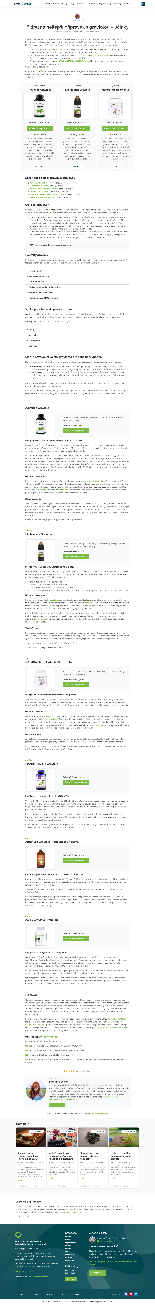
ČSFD (62, 1100)
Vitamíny (117, 4)
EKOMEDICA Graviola (99, 55)
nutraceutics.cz (92, 481)
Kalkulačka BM (70, 1270)
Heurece (42, 490)
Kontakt (50, 1294)
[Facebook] (125, 1294)
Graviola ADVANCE (116, 1019)
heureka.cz (54, 600)
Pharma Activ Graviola (40, 191)
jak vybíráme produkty (100, 1113)
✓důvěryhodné (49, 1037)
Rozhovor (70, 1100)
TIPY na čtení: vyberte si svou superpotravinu (50, 245)
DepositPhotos (41, 1277)
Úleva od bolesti (36, 282)
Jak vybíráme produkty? (28, 1201)
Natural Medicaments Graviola (44, 188)
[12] (26, 1046)
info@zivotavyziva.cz (24, 1271)
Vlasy (72, 4)
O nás (35, 1294)
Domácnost (81, 4)
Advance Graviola (57, 49)
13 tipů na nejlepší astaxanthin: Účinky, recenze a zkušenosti (61, 1156)
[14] (26, 1055)
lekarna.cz (51, 716)
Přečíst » (21, 1181)
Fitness (56, 4)
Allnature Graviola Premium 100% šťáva (48, 194)
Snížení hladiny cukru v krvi (41, 292)
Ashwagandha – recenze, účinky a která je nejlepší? (28, 1156)
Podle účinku (129, 4)
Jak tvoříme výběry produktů (102, 1261)
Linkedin (107, 1097)
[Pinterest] (131, 1294)
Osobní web (117, 1097)
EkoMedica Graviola (39, 186)
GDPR (64, 1294)
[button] (143, 4)
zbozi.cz (63, 490)
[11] (26, 1041)
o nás (80, 1113)
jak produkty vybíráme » (69, 1212)
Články (78, 1294)
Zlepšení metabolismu (39, 276)
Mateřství (92, 4)
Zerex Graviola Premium (41, 197)
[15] (26, 1059)
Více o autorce (57, 1105)
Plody (31, 329)
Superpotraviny (105, 4)
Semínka (33, 346)
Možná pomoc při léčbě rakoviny (44, 298)
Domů (21, 1294)
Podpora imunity (36, 271)
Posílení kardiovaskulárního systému (45, 287)
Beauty (64, 4)
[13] (26, 1050)
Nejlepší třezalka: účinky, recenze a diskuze (121, 1156)
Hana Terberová (104, 1241)
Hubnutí (47, 4)
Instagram (54, 1100)
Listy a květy (34, 335)
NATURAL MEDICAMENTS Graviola (73, 61)
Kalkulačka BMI (71, 1273)
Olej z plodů (34, 340)
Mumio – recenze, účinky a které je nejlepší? (90, 1156)
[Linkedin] (136, 1294)
